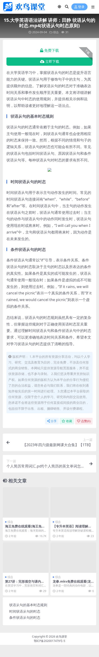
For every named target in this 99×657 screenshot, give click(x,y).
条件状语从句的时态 (24, 617)
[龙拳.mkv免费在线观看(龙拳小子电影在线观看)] (73, 557)
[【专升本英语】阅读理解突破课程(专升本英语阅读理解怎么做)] (73, 502)
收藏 (69, 421)
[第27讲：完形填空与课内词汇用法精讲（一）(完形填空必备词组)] (26, 557)
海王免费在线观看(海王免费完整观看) (25, 528)
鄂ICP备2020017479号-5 (49, 641)
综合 (56, 32)
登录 (81, 7)
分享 (54, 421)
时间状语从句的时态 (24, 611)
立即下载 (52, 61)
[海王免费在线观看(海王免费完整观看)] (26, 502)
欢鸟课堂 (61, 636)
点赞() (85, 421)
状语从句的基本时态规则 (28, 605)
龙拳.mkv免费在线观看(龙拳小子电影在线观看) (72, 583)
